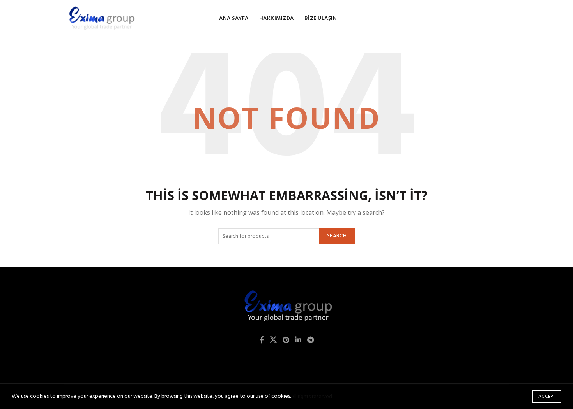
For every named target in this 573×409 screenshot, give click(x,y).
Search (337, 236)
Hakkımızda (276, 18)
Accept (546, 396)
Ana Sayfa (234, 18)
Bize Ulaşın (320, 18)
